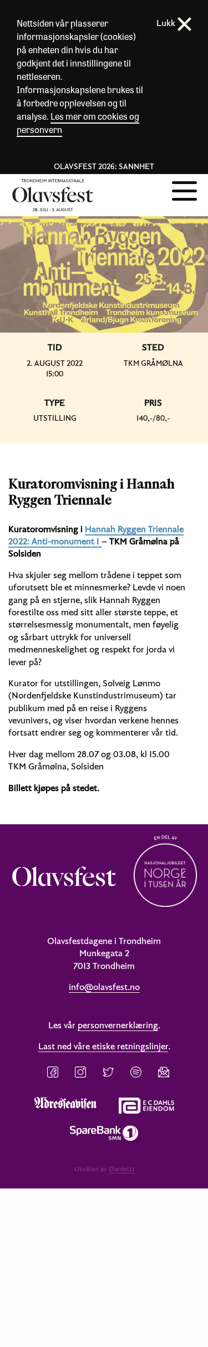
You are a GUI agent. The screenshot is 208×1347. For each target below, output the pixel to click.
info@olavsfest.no (104, 986)
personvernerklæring (118, 1024)
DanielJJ (121, 1168)
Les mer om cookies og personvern (78, 123)
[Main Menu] (184, 189)
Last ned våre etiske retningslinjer (103, 1046)
